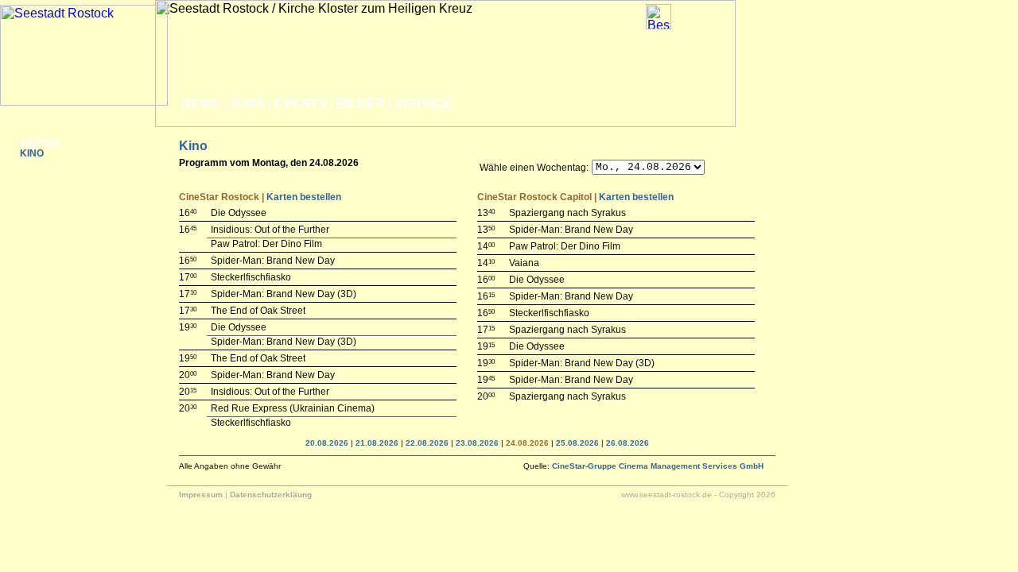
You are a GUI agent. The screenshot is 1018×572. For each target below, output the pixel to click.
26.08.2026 (627, 443)
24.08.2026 (527, 443)
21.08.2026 (377, 443)
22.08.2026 (427, 443)
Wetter (40, 144)
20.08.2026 (326, 443)
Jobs (247, 103)
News (200, 103)
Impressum (201, 494)
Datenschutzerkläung (271, 494)
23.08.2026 (477, 443)
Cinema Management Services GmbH (658, 466)
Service (423, 103)
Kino (32, 153)
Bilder (360, 103)
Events (300, 103)
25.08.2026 (577, 443)
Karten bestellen (303, 197)
